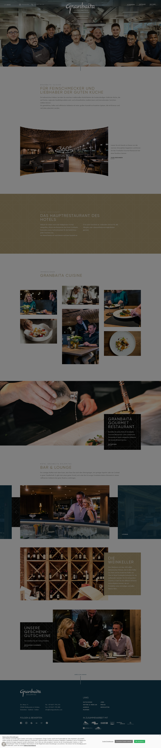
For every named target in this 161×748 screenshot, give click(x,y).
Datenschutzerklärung (30, 745)
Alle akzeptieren (139, 741)
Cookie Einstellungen (107, 741)
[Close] (5, 742)
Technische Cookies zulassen (124, 741)
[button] (4, 744)
